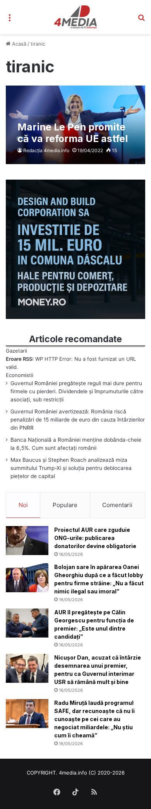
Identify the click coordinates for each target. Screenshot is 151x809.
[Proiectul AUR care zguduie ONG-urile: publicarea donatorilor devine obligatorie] (27, 540)
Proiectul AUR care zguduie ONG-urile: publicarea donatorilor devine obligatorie (95, 537)
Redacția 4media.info (46, 150)
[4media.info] (75, 17)
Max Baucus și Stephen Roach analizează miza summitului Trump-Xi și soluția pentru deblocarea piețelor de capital (71, 468)
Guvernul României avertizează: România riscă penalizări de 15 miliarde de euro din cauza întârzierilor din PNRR (77, 419)
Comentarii (117, 505)
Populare (65, 505)
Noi (23, 505)
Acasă (18, 44)
